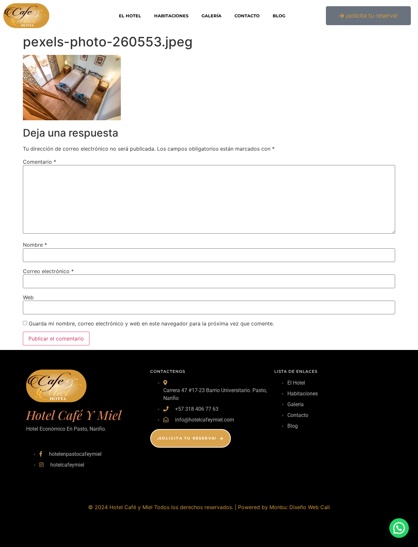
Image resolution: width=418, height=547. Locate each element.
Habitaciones (171, 15)
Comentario (39, 161)
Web (28, 297)
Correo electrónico (48, 271)
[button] (399, 528)
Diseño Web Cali (309, 507)
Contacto (247, 15)
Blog (279, 15)
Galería (211, 15)
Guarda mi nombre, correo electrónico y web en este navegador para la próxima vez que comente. (151, 323)
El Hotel (130, 15)
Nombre (35, 244)
